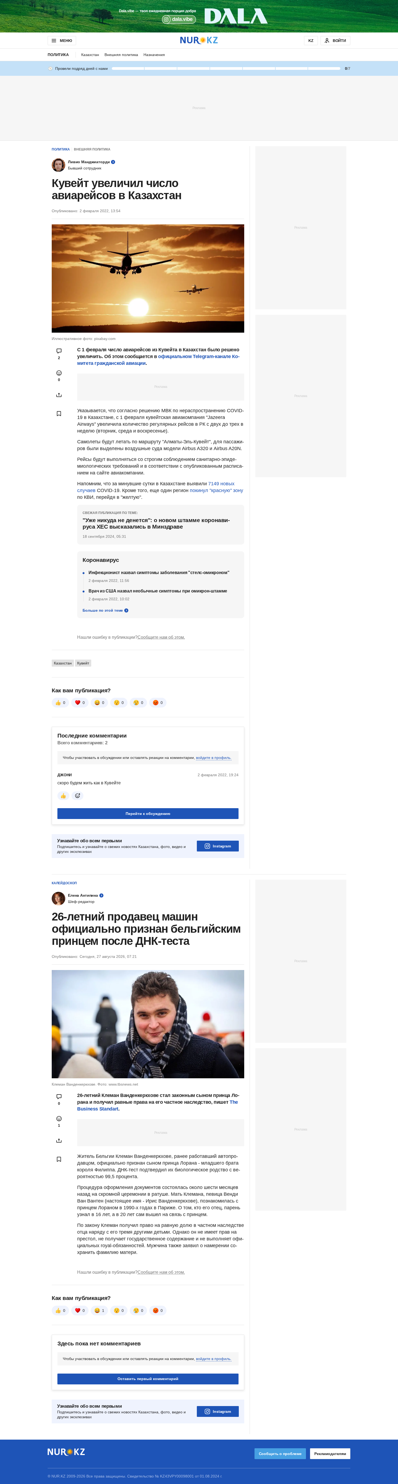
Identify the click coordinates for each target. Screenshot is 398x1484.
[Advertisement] (199, 108)
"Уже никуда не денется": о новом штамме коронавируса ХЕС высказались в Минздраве (156, 523)
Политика (58, 55)
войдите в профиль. (213, 757)
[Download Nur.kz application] (199, 16)
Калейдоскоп (64, 883)
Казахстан (90, 55)
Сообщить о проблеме (280, 1454)
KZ (311, 40)
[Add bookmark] (59, 413)
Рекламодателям (330, 1454)
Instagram (222, 846)
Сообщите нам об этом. (161, 637)
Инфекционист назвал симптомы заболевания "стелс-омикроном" (159, 572)
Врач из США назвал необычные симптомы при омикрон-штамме (158, 591)
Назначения (154, 55)
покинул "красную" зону (216, 490)
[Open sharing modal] (59, 394)
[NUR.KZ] (199, 40)
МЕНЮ (66, 40)
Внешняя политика (121, 55)
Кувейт (83, 663)
